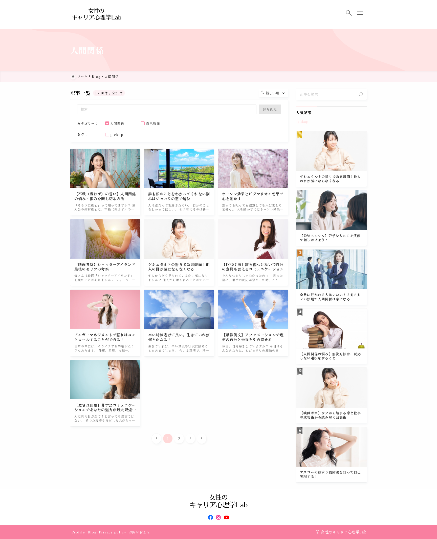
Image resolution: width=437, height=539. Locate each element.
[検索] (361, 94)
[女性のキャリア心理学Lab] (96, 15)
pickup (303, 121)
